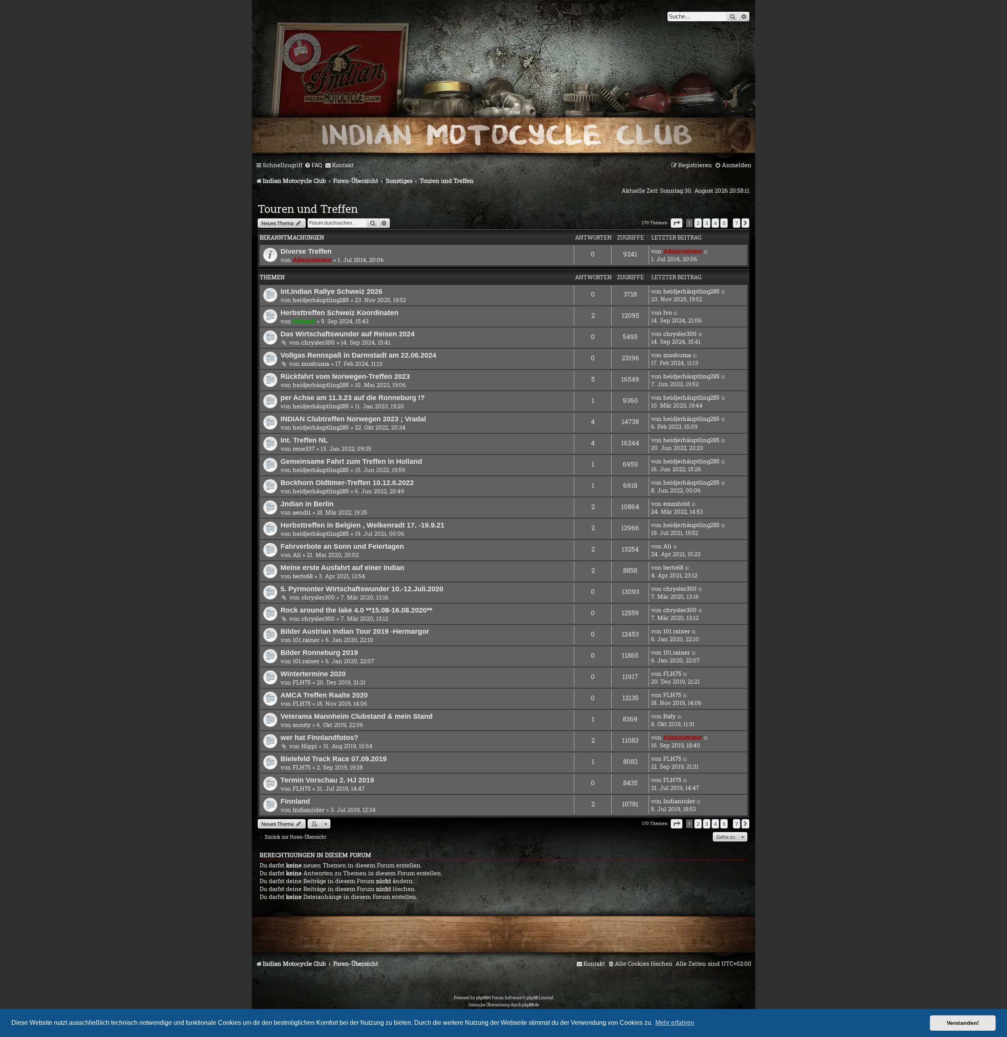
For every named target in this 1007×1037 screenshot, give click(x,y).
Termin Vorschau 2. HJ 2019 (327, 780)
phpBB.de (530, 1004)
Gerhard (304, 321)
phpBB (482, 997)
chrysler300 (318, 342)
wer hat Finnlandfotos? (319, 737)
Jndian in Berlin (307, 504)
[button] (676, 223)
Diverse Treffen (306, 251)
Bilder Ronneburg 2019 (319, 652)
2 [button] (698, 223)
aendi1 (302, 512)
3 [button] (706, 223)
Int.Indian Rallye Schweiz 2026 (331, 291)
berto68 (303, 576)
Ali (297, 555)
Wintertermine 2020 (313, 674)
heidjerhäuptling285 (321, 300)
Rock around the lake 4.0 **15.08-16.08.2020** (356, 610)
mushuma (315, 363)
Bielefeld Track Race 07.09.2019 (333, 759)
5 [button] (724, 223)
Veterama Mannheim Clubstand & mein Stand (356, 716)
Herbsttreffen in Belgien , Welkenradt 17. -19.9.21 (362, 525)
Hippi (309, 746)
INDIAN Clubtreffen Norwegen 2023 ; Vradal (353, 419)
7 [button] (736, 223)
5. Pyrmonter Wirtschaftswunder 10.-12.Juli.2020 (361, 589)
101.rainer (306, 640)
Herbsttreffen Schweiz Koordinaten (339, 312)
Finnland (295, 801)
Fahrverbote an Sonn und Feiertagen (342, 546)
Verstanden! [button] (963, 1023)
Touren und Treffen (308, 208)
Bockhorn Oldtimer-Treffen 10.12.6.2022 (347, 482)
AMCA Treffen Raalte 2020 (324, 695)
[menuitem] (313, 165)
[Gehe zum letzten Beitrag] (706, 251)
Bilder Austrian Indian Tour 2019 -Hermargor (354, 631)
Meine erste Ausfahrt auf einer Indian (342, 567)
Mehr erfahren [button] (674, 1022)
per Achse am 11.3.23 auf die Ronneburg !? (352, 397)
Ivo (667, 312)
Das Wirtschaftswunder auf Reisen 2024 (347, 334)
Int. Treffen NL (304, 440)
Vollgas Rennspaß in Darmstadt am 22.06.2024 (358, 355)
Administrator (312, 260)
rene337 (304, 448)
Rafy (669, 716)
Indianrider (309, 810)
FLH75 (302, 682)
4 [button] (715, 223)
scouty (302, 725)
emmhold (676, 503)
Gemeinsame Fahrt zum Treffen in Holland (351, 461)
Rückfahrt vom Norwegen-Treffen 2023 (345, 376)
